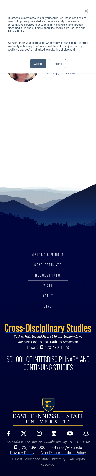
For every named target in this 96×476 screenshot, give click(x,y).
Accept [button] (38, 63)
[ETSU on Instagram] (37, 435)
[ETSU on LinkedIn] (52, 435)
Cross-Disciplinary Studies (48, 328)
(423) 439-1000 (31, 447)
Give (48, 306)
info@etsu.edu (69, 447)
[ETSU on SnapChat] (84, 435)
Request (48, 275)
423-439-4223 (56, 347)
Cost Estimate (48, 265)
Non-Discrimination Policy (63, 452)
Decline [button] (57, 63)
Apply (48, 296)
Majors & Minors (48, 255)
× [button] (86, 9)
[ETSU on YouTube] (68, 435)
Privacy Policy (22, 452)
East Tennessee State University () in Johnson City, (48, 412)
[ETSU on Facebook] (7, 435)
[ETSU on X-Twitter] (22, 435)
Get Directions (67, 342)
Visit (48, 285)
